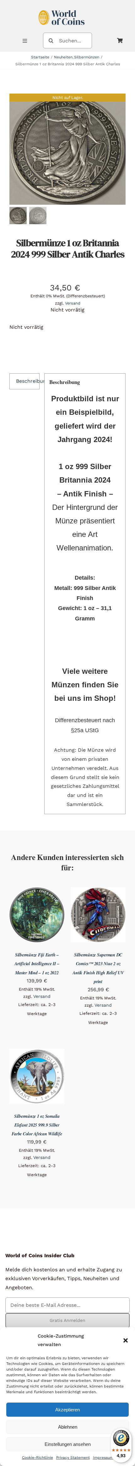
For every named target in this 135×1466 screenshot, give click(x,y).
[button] (125, 1340)
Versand (72, 303)
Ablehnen (67, 1427)
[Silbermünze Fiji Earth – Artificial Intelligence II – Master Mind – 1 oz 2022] (36, 891)
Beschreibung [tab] (28, 381)
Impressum (103, 1457)
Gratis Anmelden (67, 1320)
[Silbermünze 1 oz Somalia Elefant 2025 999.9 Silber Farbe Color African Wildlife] (36, 1053)
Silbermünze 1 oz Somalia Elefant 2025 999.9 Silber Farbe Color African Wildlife (37, 1125)
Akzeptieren (67, 1409)
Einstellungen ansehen (68, 1444)
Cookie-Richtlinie (37, 1457)
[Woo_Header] (61, 7)
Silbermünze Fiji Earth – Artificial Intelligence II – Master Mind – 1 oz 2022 (36, 964)
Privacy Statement (73, 1457)
